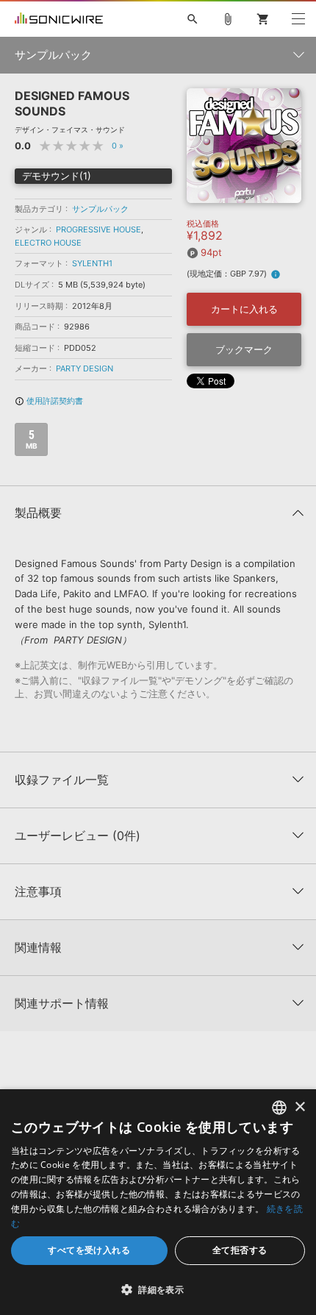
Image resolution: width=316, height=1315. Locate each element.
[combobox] (279, 1107)
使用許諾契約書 (49, 401)
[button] (158, 1289)
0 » (117, 145)
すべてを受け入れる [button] (89, 1250)
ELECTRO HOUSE (48, 243)
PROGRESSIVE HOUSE (98, 229)
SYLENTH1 (92, 263)
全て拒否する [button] (239, 1250)
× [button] (299, 1107)
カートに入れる (244, 309)
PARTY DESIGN (84, 368)
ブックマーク (244, 349)
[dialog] (158, 1202)
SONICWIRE (59, 19)
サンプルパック (100, 209)
